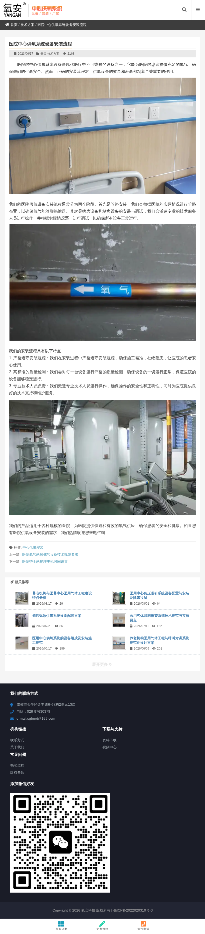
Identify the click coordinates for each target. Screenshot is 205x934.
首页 (14, 25)
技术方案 (27, 25)
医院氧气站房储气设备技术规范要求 (50, 554)
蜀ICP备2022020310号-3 (132, 910)
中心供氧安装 (33, 547)
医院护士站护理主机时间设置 (45, 561)
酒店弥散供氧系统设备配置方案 (56, 616)
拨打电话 (144, 929)
